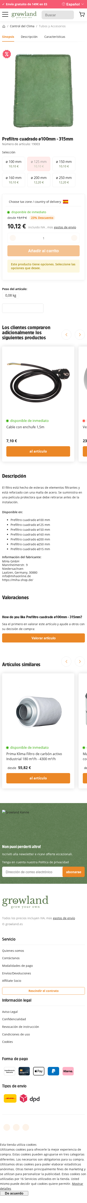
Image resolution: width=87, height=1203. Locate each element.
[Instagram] (25, 1127)
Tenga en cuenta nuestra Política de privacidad (35, 862)
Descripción (29, 37)
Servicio (8, 939)
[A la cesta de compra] (82, 15)
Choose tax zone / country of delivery (35, 202)
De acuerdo (14, 1193)
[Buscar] (68, 15)
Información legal (16, 1000)
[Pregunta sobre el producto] (23, 308)
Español (73, 4)
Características (54, 37)
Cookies (7, 1042)
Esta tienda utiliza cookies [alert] (18, 1145)
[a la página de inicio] (24, 15)
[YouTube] (16, 1127)
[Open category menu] (5, 14)
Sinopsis (8, 37)
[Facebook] (6, 1127)
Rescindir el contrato (44, 991)
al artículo (38, 451)
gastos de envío (65, 227)
